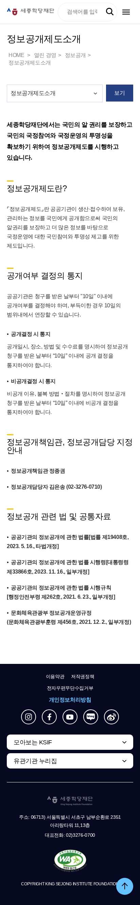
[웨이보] (111, 716)
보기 (119, 93)
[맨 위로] (124, 886)
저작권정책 (82, 676)
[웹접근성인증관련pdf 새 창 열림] (70, 861)
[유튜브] (70, 716)
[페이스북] (49, 716)
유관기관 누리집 (35, 761)
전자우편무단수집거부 (70, 688)
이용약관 (55, 676)
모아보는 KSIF (33, 742)
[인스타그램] (28, 716)
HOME (16, 55)
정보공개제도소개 (29, 63)
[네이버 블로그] (90, 716)
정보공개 (75, 55)
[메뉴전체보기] (126, 12)
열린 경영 (45, 55)
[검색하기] (109, 12)
